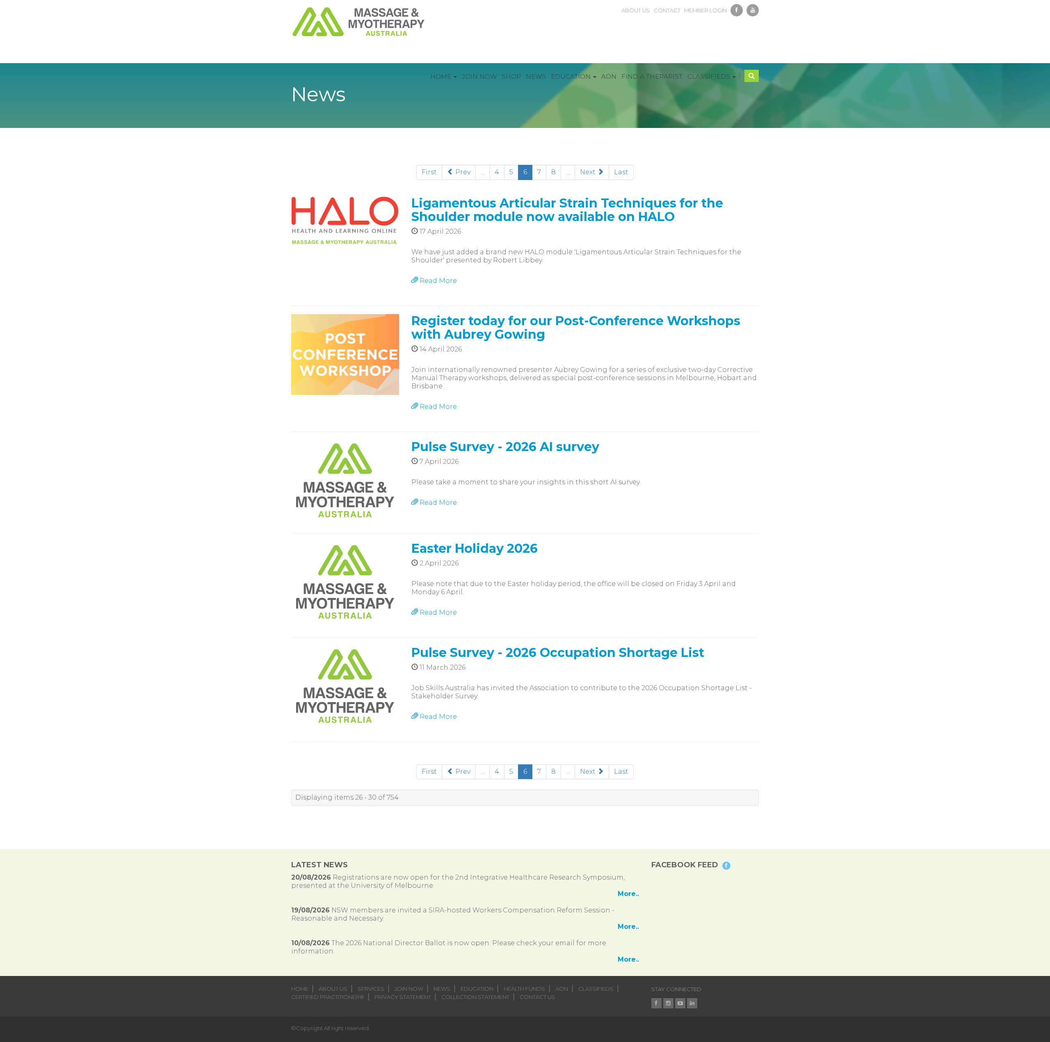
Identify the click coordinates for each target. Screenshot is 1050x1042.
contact (667, 10)
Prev (462, 172)
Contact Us (537, 997)
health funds (524, 988)
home (299, 988)
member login (705, 10)
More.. (628, 894)
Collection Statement (475, 997)
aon (561, 988)
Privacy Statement (402, 997)
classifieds (596, 988)
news (442, 988)
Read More (437, 281)
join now (409, 988)
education (477, 988)
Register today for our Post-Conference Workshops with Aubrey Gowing (575, 327)
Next (588, 172)
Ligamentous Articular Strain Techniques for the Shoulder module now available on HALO (567, 210)
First (429, 172)
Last (621, 172)
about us (635, 10)
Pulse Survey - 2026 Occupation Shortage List (557, 652)
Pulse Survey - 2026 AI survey (505, 446)
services (371, 988)
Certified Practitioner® (327, 997)
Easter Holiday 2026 (474, 548)
